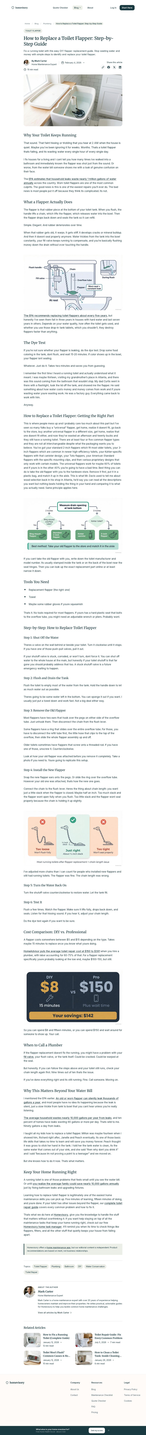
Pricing (94, 1412)
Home (27, 23)
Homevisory (61, 1214)
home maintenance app (58, 1247)
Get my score (97, 1430)
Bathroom (69, 1266)
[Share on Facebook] (108, 67)
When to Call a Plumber (43, 1045)
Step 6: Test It (33, 902)
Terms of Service (132, 1395)
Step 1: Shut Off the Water (41, 637)
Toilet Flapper (32, 31)
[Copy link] (103, 67)
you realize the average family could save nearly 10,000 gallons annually (76, 1183)
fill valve (29, 1056)
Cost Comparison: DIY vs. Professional (55, 932)
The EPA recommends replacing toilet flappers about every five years (65, 315)
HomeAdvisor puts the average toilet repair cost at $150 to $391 (62, 951)
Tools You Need (36, 582)
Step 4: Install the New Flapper (44, 770)
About (90, 7)
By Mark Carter (39, 61)
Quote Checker (60, 7)
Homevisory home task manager (43, 1226)
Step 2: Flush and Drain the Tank (46, 678)
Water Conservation (95, 1266)
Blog (76, 7)
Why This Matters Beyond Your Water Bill (58, 1091)
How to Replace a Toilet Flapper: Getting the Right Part (69, 416)
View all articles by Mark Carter (53, 1312)
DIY (79, 1266)
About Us (74, 1389)
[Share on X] (114, 67)
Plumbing (47, 23)
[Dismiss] (109, 1430)
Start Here (127, 7)
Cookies (128, 1401)
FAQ (93, 1406)
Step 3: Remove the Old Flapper (45, 710)
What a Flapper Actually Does (48, 202)
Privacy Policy (130, 1389)
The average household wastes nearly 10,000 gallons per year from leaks (67, 1117)
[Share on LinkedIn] (120, 67)
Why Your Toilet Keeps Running (50, 135)
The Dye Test (34, 342)
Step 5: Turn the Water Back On (45, 885)
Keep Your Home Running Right (50, 1172)
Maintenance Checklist (102, 1395)
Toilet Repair (31, 1272)
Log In (113, 7)
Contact (74, 1395)
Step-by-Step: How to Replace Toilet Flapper (60, 628)
